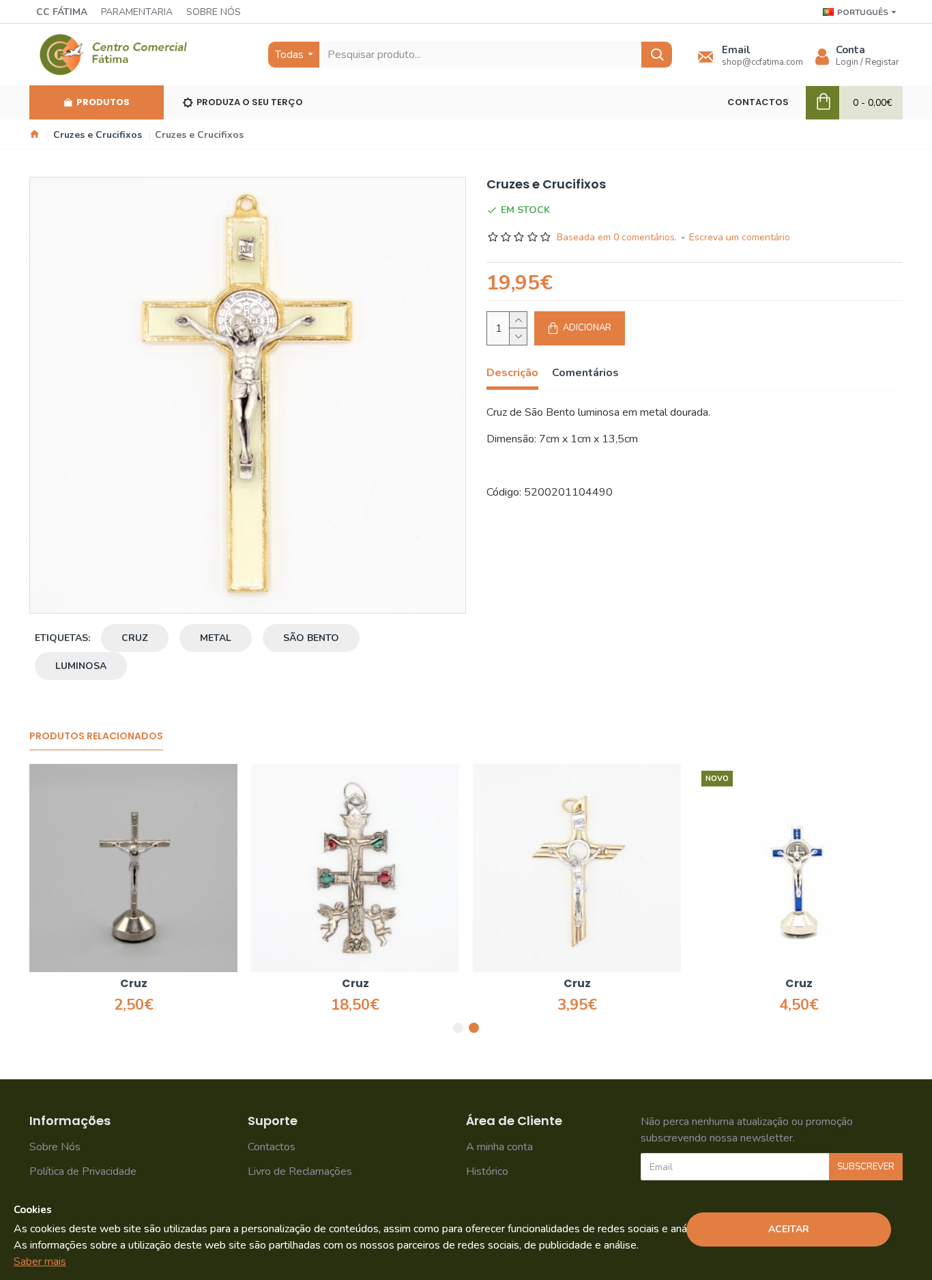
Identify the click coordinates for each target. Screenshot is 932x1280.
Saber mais (40, 1261)
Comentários (585, 373)
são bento (311, 637)
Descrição (512, 373)
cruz (134, 637)
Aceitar (788, 1229)
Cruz (133, 984)
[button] (458, 1028)
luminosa (80, 665)
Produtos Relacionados (96, 736)
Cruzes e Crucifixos (97, 134)
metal (215, 637)
